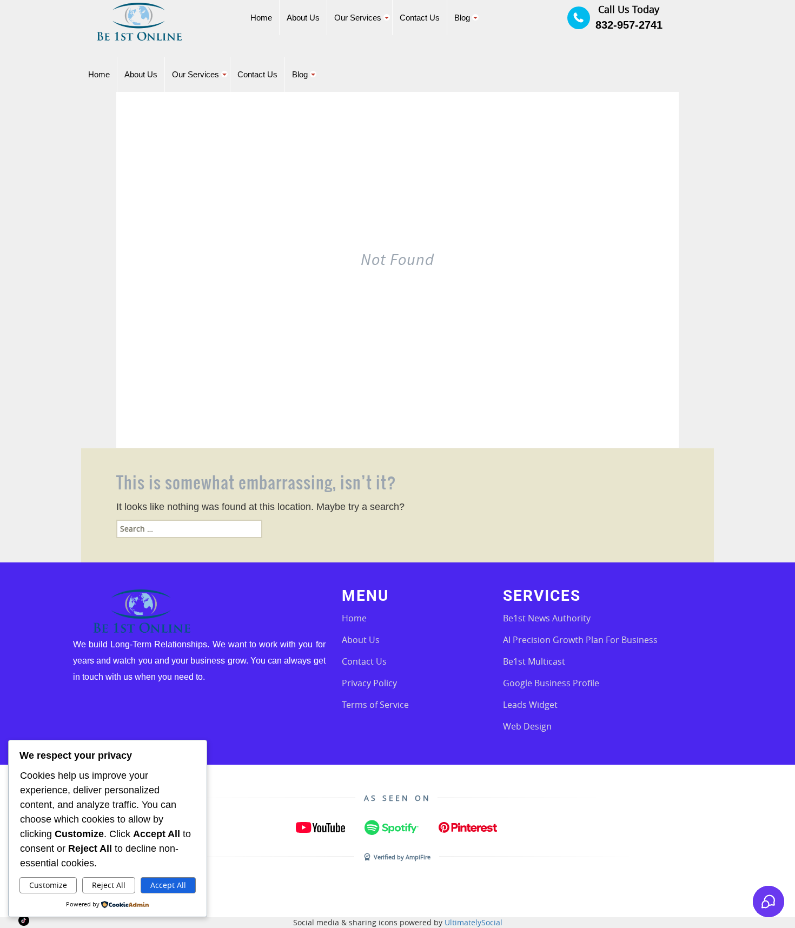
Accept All (168, 885)
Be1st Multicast (534, 661)
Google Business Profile (551, 683)
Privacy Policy (369, 683)
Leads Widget (530, 705)
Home (354, 618)
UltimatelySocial (473, 922)
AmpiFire (418, 857)
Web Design (527, 726)
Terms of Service (375, 705)
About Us (361, 640)
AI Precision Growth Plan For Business (580, 640)
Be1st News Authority (547, 618)
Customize (48, 885)
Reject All (108, 885)
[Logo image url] (139, 21)
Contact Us (364, 661)
